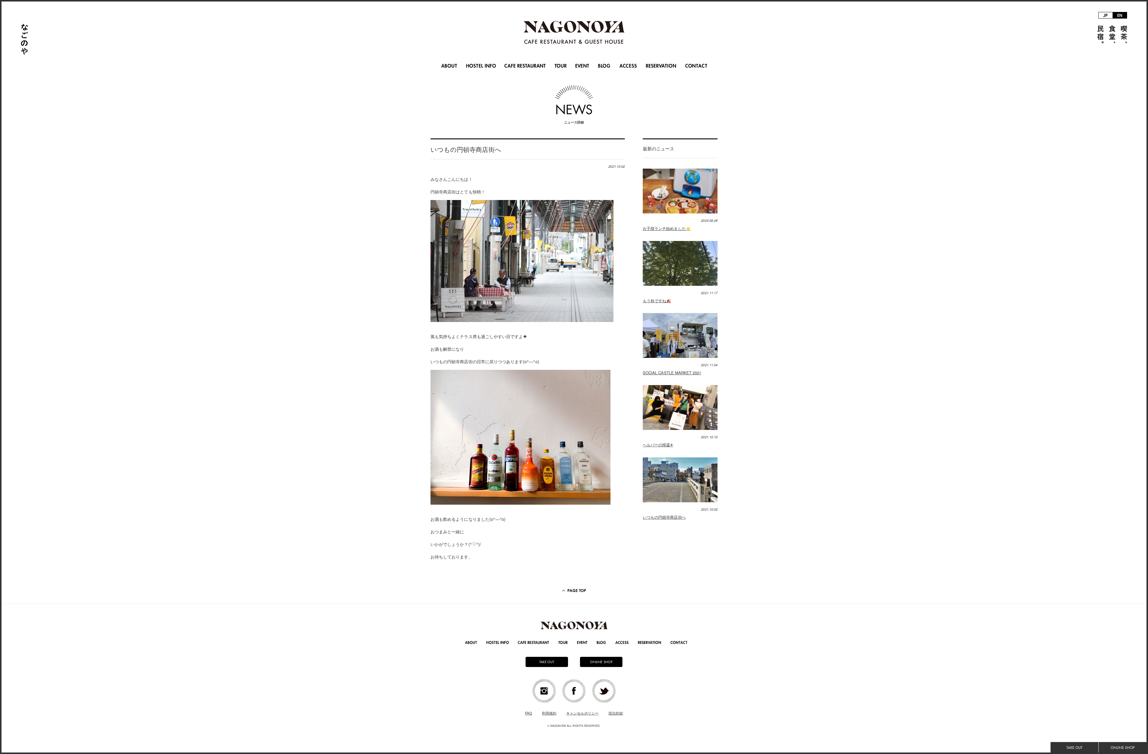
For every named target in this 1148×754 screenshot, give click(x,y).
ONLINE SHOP (1123, 747)
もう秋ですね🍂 (657, 300)
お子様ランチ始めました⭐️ (667, 228)
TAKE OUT (1074, 747)
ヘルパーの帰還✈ (658, 445)
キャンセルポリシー (582, 712)
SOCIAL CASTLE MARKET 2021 (672, 373)
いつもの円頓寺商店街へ (664, 517)
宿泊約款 (615, 712)
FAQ (528, 712)
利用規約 (549, 712)
